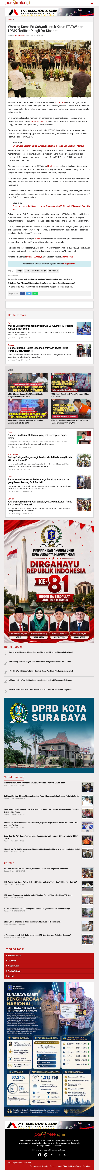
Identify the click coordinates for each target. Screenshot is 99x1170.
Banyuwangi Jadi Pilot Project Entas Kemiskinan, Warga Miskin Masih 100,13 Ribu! (40, 662)
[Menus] (92, 2)
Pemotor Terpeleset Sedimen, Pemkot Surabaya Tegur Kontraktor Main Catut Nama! (40, 279)
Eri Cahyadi (60, 102)
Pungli (19, 271)
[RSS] (64, 1156)
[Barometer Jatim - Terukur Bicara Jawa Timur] (18, 3)
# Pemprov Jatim (12, 966)
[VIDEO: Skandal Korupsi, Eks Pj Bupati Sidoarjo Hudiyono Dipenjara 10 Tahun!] (28, 382)
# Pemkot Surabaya (13, 956)
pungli (37, 239)
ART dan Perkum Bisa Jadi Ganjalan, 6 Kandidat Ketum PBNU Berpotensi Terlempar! (40, 680)
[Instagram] (52, 1156)
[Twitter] (29, 293)
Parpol (10, 323)
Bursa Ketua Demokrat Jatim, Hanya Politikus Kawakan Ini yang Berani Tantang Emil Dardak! (38, 481)
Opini (10, 432)
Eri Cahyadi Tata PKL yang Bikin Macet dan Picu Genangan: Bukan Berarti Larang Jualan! (41, 283)
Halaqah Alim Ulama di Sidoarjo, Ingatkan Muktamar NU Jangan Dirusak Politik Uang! (41, 652)
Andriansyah (67, 257)
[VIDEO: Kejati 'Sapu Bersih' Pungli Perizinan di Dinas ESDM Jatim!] (71, 382)
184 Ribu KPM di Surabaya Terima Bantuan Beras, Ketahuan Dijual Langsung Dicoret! (41, 671)
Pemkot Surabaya (39, 121)
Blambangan (13, 454)
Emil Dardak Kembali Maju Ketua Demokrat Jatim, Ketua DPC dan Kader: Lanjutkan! (40, 690)
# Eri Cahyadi (11, 961)
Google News (69, 263)
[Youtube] (58, 1156)
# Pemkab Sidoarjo (13, 971)
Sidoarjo (11, 345)
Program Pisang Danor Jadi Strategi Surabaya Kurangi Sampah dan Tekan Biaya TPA (40, 287)
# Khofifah (10, 976)
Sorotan (11, 499)
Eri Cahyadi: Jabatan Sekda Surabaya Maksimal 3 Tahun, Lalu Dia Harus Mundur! (48, 146)
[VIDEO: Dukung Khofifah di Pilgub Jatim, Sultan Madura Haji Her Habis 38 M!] (28, 409)
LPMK (49, 166)
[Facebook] (22, 293)
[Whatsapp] (35, 293)
